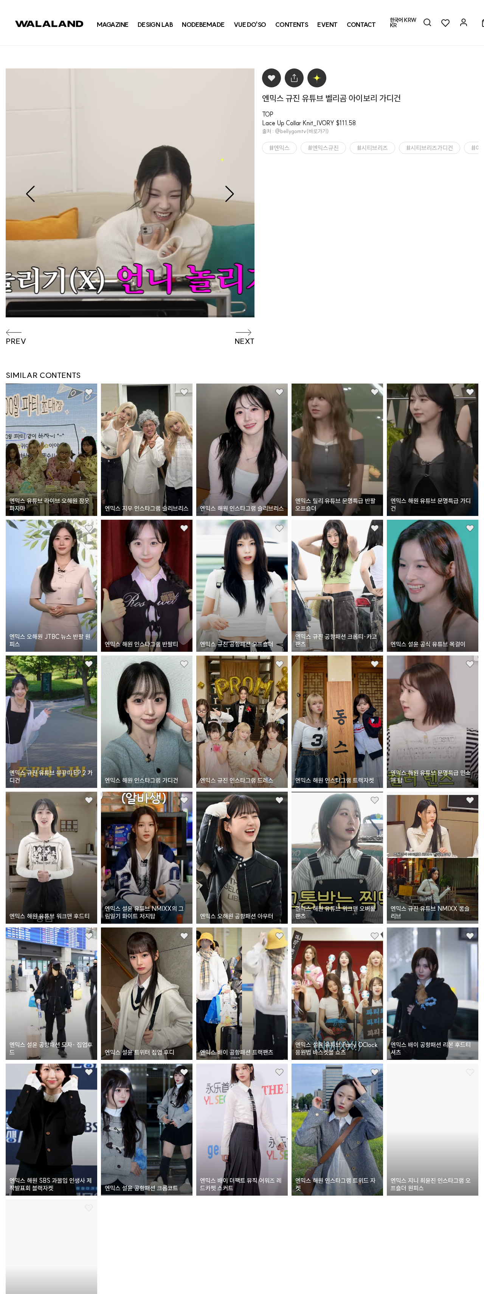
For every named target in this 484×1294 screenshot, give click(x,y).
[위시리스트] (445, 23)
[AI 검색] (427, 23)
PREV (16, 341)
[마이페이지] (463, 23)
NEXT (244, 341)
